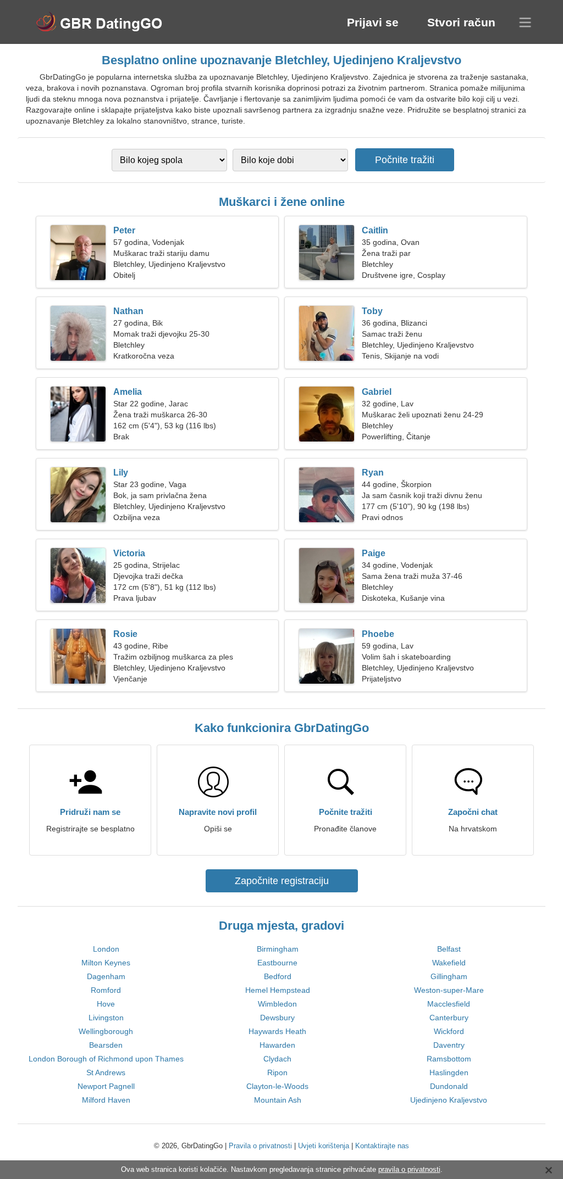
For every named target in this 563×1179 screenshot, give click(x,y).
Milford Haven (106, 1100)
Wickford (449, 1031)
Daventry (449, 1045)
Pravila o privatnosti (260, 1146)
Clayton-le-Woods (277, 1086)
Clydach (277, 1058)
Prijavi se (373, 22)
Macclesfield (448, 1003)
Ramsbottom (449, 1058)
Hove (106, 1003)
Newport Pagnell (106, 1086)
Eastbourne (277, 962)
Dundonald (449, 1086)
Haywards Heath (277, 1031)
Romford (106, 990)
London (106, 949)
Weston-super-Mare (449, 990)
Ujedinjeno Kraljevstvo (448, 1100)
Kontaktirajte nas (382, 1146)
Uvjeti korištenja (323, 1146)
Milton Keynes (105, 962)
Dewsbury (277, 1017)
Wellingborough (106, 1031)
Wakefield (449, 962)
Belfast (449, 949)
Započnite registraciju (282, 880)
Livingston (106, 1017)
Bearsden (106, 1045)
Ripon (277, 1072)
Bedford (277, 976)
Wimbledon (277, 1003)
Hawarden (277, 1045)
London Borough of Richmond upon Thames (106, 1058)
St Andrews (105, 1072)
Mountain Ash (277, 1100)
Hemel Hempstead (277, 990)
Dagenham (106, 976)
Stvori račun (461, 22)
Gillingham (448, 976)
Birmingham (278, 949)
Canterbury (448, 1017)
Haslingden (448, 1072)
